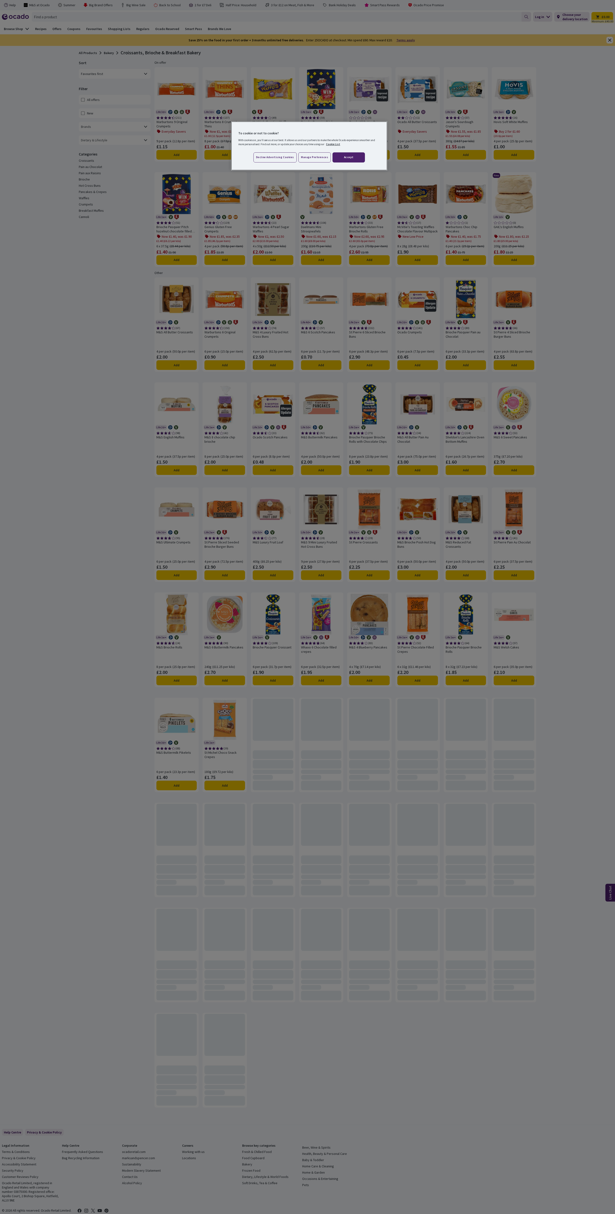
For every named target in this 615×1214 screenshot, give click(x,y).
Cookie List (333, 144)
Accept (349, 157)
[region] (309, 145)
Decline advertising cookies (275, 157)
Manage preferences (314, 157)
